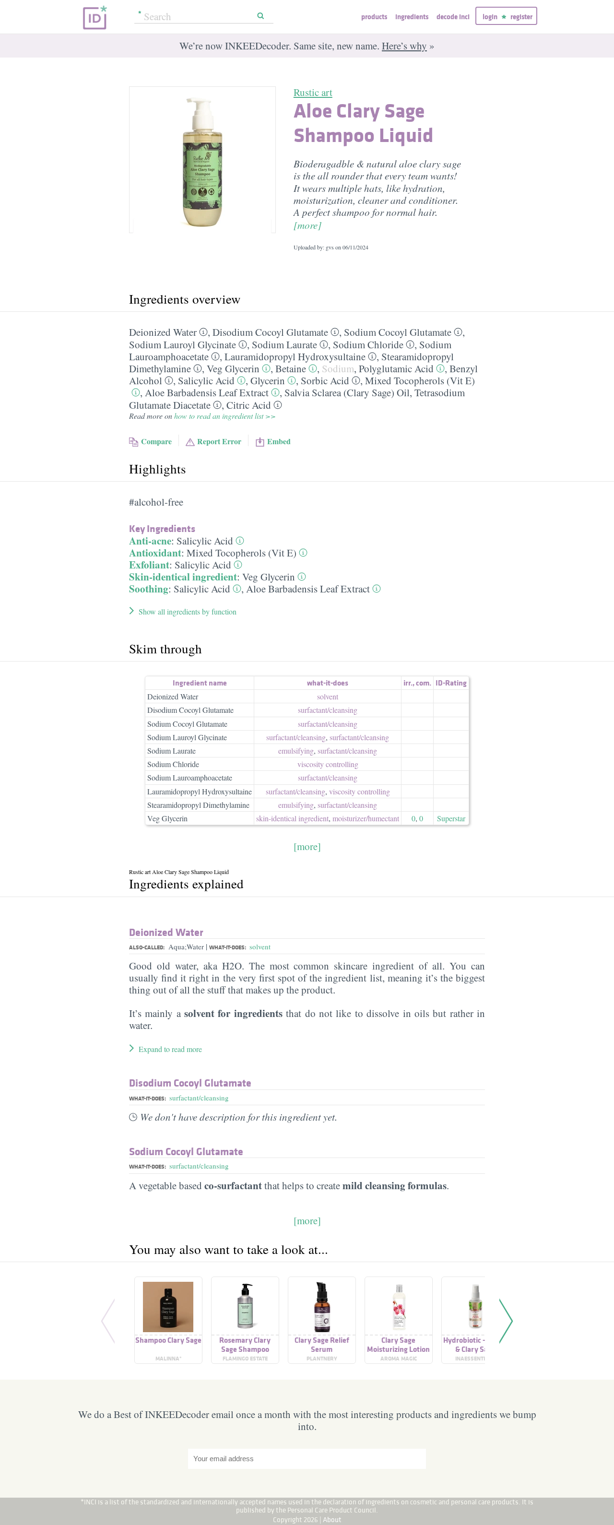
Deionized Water (163, 332)
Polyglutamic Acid (396, 368)
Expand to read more (170, 1049)
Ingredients (411, 17)
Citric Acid (248, 405)
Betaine (290, 368)
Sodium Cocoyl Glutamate (397, 332)
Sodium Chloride (368, 344)
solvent (327, 696)
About (332, 1519)
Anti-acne (150, 540)
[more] (307, 225)
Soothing (148, 588)
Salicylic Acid (206, 380)
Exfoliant (149, 564)
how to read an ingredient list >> (225, 416)
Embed (279, 441)
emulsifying (296, 750)
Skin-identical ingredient (183, 576)
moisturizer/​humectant (365, 818)
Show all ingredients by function (187, 611)
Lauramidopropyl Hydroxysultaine (295, 356)
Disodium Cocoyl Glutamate (270, 332)
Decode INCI (453, 17)
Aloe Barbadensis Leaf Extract (207, 392)
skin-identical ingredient (292, 818)
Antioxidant (155, 552)
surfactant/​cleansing (327, 710)
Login (490, 17)
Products (374, 17)
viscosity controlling (327, 764)
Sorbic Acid (325, 380)
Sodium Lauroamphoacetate (189, 777)
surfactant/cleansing (199, 1097)
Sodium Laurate (284, 344)
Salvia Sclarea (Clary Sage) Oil (347, 392)
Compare (156, 441)
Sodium (338, 368)
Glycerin (267, 380)
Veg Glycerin (233, 368)
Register (521, 17)
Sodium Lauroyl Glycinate (182, 344)
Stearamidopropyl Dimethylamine (198, 805)
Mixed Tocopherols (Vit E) (420, 380)
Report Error (219, 441)
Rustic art (313, 92)
